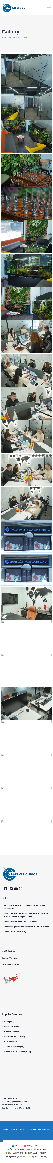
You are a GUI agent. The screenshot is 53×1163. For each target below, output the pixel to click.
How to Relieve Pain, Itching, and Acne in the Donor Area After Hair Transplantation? (26, 915)
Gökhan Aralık (14, 1098)
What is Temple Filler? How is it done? (20, 922)
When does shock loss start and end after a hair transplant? (24, 906)
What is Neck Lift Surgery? (15, 932)
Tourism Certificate (10, 958)
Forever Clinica (25, 1129)
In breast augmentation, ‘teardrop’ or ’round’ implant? (27, 927)
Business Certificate (10, 964)
